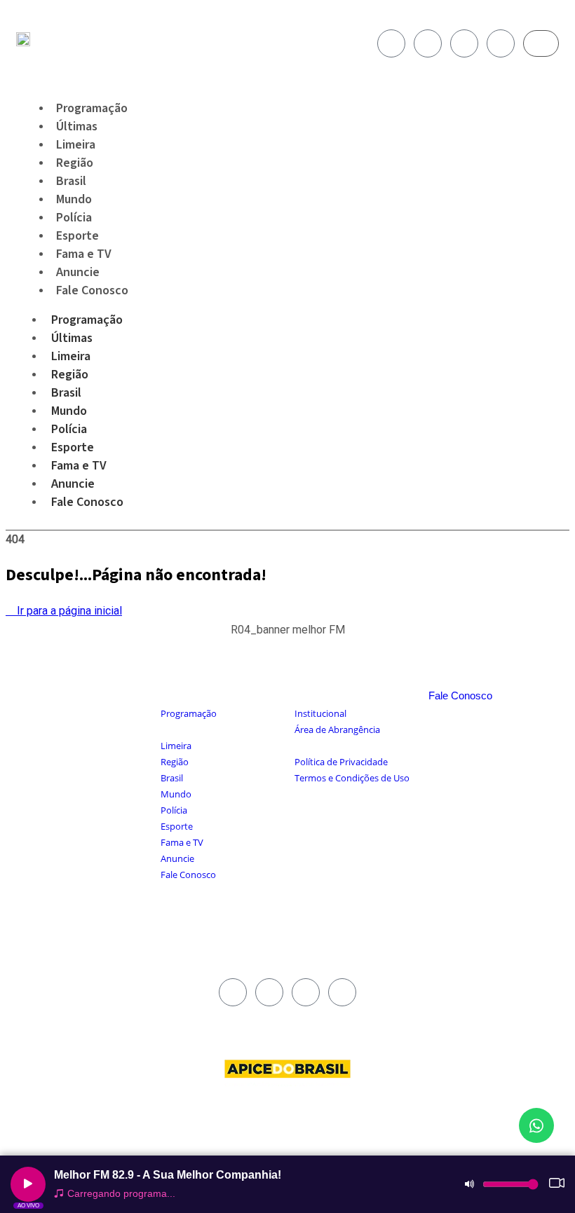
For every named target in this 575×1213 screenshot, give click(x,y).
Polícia (69, 429)
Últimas (72, 338)
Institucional (320, 713)
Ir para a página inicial (68, 610)
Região (69, 374)
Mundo (69, 411)
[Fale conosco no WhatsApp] (536, 1125)
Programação (87, 320)
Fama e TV (79, 465)
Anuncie (73, 484)
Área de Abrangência (337, 729)
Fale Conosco (92, 290)
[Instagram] (428, 43)
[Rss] (501, 43)
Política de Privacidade (341, 761)
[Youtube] (464, 43)
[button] (288, 637)
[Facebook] (391, 43)
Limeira (70, 356)
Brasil (66, 393)
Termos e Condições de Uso (352, 778)
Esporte (72, 447)
